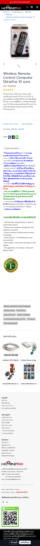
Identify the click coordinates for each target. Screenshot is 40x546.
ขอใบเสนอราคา (7, 417)
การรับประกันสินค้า (8, 431)
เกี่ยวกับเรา (5, 442)
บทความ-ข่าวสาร (7, 406)
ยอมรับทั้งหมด (24, 542)
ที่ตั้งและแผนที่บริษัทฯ (8, 448)
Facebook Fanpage (8, 456)
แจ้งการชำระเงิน (7, 420)
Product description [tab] (11, 148)
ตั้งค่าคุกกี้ (14, 542)
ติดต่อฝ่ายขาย (6, 445)
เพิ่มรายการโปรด (11, 124)
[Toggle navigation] (37, 7)
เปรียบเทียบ (28, 124)
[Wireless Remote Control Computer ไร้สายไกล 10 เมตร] (20, 41)
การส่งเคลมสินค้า (7, 433)
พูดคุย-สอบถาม (6, 453)
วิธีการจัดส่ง (5, 428)
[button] (26, 7)
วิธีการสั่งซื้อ (6, 423)
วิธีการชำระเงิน (7, 425)
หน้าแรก (4, 400)
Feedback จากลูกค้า (8, 450)
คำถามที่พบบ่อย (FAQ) (9, 408)
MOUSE (14, 129)
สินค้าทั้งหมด (6, 403)
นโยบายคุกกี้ (15, 538)
